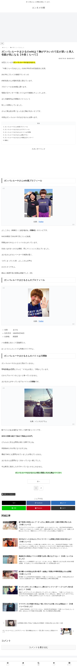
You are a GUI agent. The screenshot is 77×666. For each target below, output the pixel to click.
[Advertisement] (38, 28)
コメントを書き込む (38, 647)
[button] (63, 508)
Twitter (41, 222)
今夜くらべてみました (9, 494)
